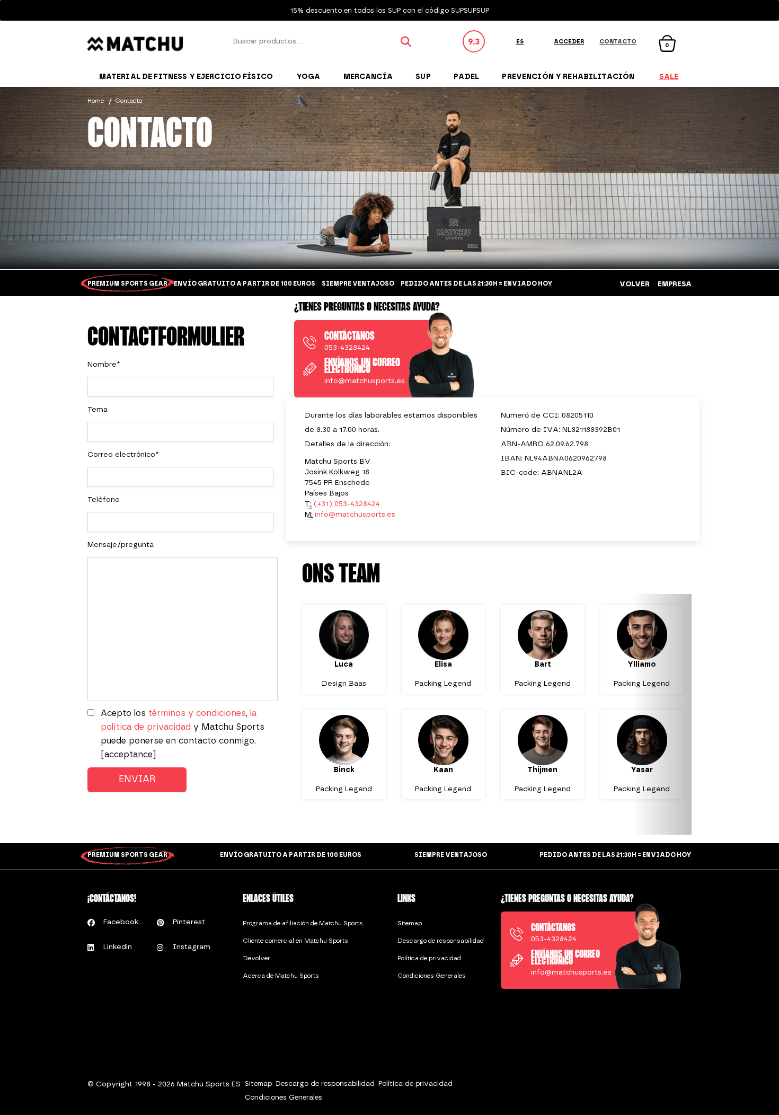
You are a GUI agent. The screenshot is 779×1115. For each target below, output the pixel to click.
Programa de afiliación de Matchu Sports (303, 923)
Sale (669, 76)
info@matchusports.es (364, 380)
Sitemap (409, 923)
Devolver (256, 958)
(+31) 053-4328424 (347, 503)
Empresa (675, 284)
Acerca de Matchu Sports (281, 975)
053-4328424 (347, 347)
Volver (634, 284)
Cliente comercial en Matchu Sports (295, 940)
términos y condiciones (197, 713)
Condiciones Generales (431, 975)
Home (95, 100)
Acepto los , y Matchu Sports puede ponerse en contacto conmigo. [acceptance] (182, 733)
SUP (422, 76)
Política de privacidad (429, 958)
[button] (324, 714)
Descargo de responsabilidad (440, 940)
